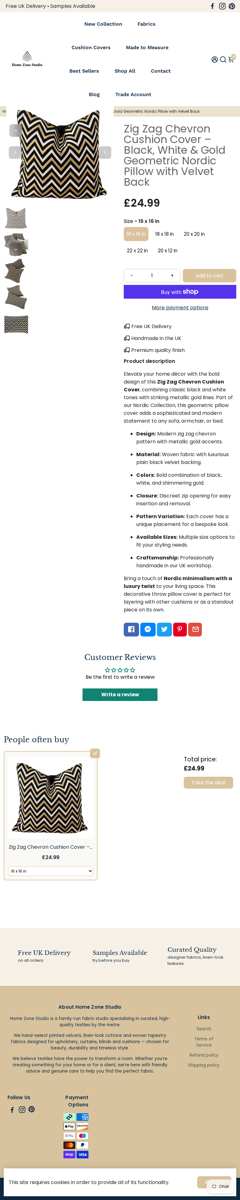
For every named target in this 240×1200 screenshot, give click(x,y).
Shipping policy (204, 1065)
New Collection (103, 24)
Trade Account (133, 94)
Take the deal (208, 782)
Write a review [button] (120, 694)
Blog (94, 94)
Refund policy (204, 1055)
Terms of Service (203, 1042)
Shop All (125, 71)
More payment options (180, 307)
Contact (161, 71)
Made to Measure (147, 47)
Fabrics (147, 24)
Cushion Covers (91, 47)
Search (204, 1029)
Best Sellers (84, 71)
